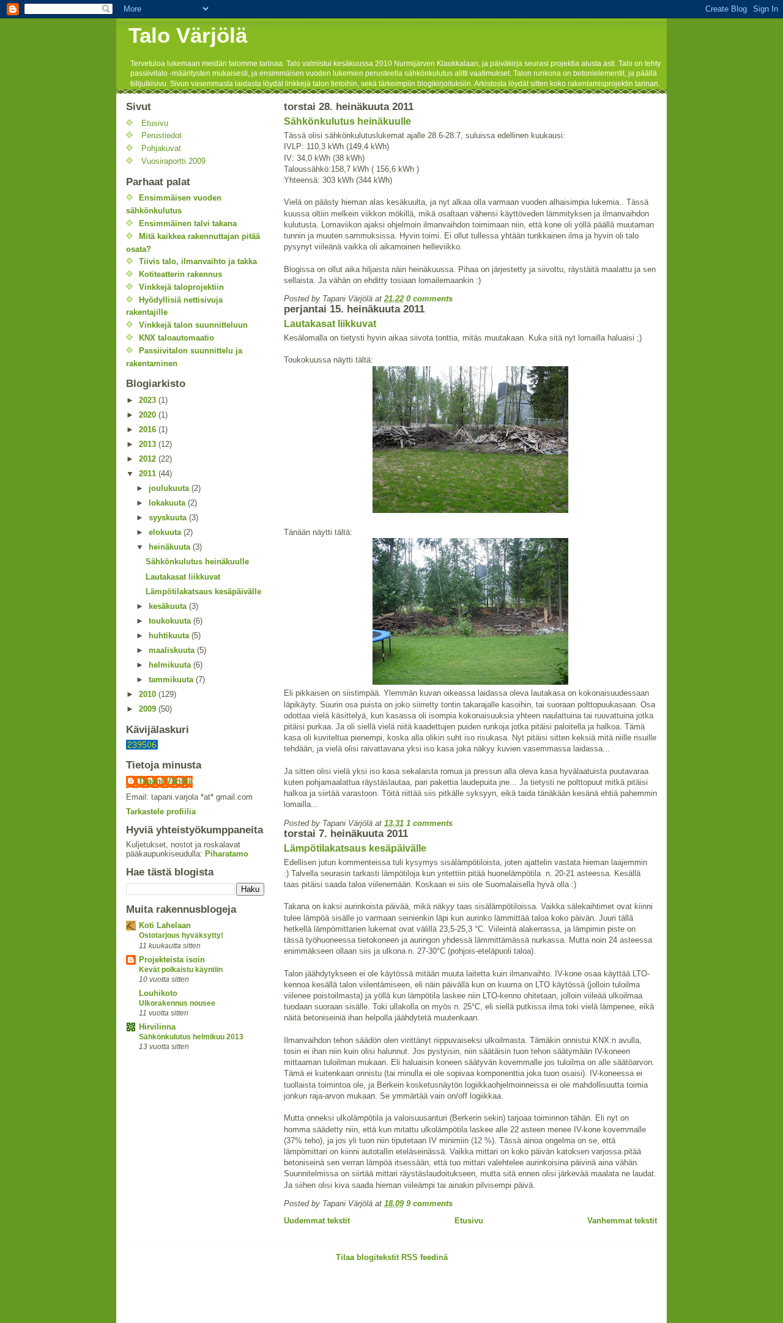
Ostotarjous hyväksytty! (181, 935)
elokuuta (166, 532)
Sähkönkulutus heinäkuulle (347, 121)
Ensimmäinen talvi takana (188, 223)
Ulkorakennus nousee (177, 1003)
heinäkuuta (171, 546)
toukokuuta (171, 620)
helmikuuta (171, 664)
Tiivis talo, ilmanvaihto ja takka (198, 261)
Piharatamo (226, 853)
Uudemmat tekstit (317, 1220)
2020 (148, 414)
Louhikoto (158, 993)
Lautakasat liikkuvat (330, 324)
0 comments (429, 298)
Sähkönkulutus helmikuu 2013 (191, 1037)
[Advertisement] (259, 1296)
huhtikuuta (170, 635)
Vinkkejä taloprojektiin (181, 287)
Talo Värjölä (187, 35)
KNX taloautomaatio (176, 337)
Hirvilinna (157, 1026)
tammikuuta (172, 679)
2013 (148, 444)
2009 (148, 708)
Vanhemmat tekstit (622, 1220)
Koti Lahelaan (165, 925)
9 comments (429, 1203)
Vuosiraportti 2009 (173, 161)
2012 (148, 458)
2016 (148, 429)
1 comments (429, 823)
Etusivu (469, 1220)
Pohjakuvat (161, 148)
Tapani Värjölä (165, 781)
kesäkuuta (169, 606)
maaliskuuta (173, 650)
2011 (148, 473)
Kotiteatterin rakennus (180, 274)
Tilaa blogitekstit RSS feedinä (392, 1257)
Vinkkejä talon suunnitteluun (193, 325)
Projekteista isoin (172, 959)
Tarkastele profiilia (161, 811)
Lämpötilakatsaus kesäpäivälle (355, 848)
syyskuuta (169, 517)
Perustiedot (161, 135)
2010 (148, 694)
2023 (148, 400)
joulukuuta (170, 488)
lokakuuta (168, 502)
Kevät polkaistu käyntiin (181, 969)
